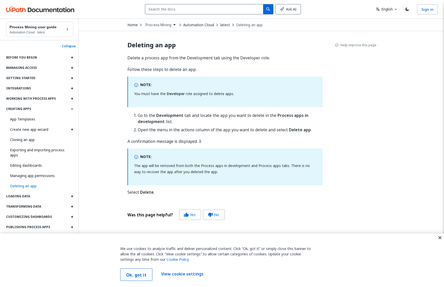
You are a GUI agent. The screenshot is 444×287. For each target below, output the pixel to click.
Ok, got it (136, 275)
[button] (39, 186)
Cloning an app (22, 139)
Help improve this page (358, 45)
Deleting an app (249, 25)
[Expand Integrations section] (72, 88)
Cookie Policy (177, 259)
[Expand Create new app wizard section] (72, 129)
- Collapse (68, 46)
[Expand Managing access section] (72, 68)
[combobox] (205, 9)
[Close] (439, 237)
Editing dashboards (26, 165)
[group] (176, 215)
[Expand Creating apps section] (72, 109)
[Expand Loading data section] (72, 196)
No (213, 214)
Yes (190, 214)
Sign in (427, 9)
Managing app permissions (32, 175)
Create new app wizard (29, 129)
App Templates (22, 119)
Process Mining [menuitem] (158, 25)
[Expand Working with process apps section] (72, 98)
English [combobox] (384, 9)
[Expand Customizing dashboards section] (72, 217)
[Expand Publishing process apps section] (72, 227)
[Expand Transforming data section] (72, 206)
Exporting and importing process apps (37, 152)
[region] (222, 260)
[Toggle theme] (407, 9)
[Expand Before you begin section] (72, 57)
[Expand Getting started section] (72, 78)
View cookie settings (182, 274)
